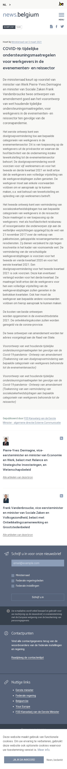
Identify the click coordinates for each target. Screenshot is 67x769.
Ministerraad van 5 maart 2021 (26, 42)
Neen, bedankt (55, 759)
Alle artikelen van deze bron (18, 477)
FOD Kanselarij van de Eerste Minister (37, 711)
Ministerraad (23, 575)
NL (4, 5)
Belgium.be (22, 701)
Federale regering (26, 695)
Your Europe (23, 706)
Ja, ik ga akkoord (24, 759)
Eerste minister (24, 690)
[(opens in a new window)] (55, 26)
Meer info (44, 749)
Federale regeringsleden (29, 581)
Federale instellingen (27, 586)
